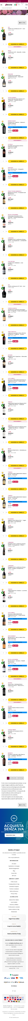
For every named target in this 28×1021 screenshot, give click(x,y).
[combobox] (13, 8)
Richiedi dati (14, 911)
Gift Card (14, 875)
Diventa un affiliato (14, 904)
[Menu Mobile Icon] (1, 5)
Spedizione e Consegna (14, 866)
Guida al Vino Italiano (14, 899)
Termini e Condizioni (14, 889)
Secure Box (14, 873)
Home (12, 13)
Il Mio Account (14, 881)
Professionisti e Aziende (14, 907)
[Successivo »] (22, 778)
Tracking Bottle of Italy (14, 884)
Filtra (23, 22)
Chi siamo (14, 863)
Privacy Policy (14, 893)
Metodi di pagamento (14, 868)
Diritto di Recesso (14, 891)
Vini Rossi (18, 13)
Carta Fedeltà (14, 902)
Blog (14, 870)
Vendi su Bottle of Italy (14, 909)
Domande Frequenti (14, 886)
